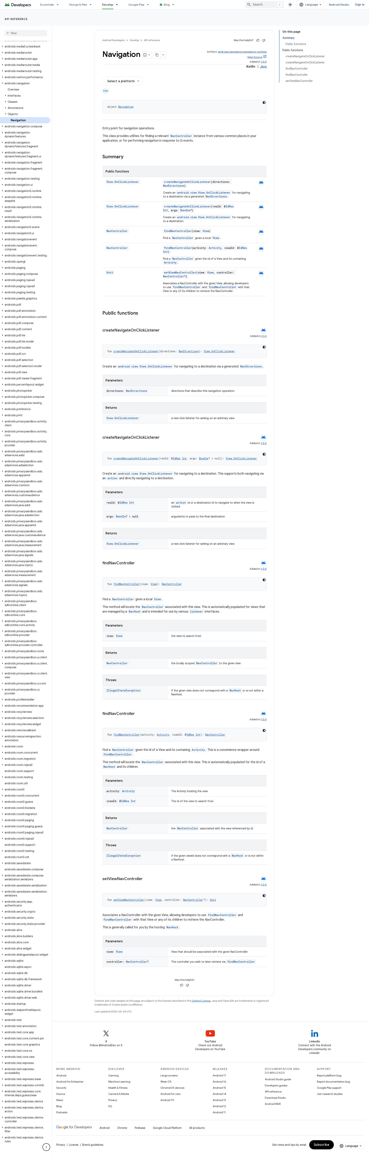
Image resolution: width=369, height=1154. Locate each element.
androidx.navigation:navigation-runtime (242, 51)
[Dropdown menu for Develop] (118, 4)
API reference (16, 19)
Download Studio (275, 1097)
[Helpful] (258, 40)
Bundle (185, 210)
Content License (201, 1000)
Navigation (126, 107)
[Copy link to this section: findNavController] (138, 563)
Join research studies (329, 1094)
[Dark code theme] (264, 102)
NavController (181, 136)
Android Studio (339, 4)
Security (61, 1087)
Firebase (140, 1128)
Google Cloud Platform (167, 1128)
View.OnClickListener (122, 182)
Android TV (167, 1100)
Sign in (359, 4)
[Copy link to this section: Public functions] (143, 313)
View (206, 231)
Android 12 (219, 1106)
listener (196, 611)
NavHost (134, 611)
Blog (167, 4)
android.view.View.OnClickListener (203, 192)
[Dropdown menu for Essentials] (59, 4)
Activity (215, 248)
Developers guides (276, 1085)
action (112, 478)
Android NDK (273, 1104)
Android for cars (170, 1094)
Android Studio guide (278, 1079)
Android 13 (219, 1100)
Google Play (136, 4)
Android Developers (113, 40)
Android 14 (219, 1094)
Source (60, 1094)
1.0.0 (264, 61)
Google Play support (329, 1087)
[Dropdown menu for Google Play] (149, 4)
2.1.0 (264, 336)
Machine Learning (119, 1081)
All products (197, 1128)
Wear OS (165, 1081)
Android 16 (219, 1081)
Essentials (47, 4)
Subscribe (321, 1145)
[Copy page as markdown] (157, 55)
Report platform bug (329, 1075)
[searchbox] (26, 33)
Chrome (122, 1128)
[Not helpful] (264, 40)
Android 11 (219, 1112)
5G (110, 1106)
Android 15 (219, 1087)
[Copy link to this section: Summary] (127, 157)
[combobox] (264, 4)
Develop (107, 4)
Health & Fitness (117, 1087)
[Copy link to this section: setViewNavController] (146, 879)
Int (165, 210)
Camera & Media (118, 1094)
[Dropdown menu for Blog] (175, 4)
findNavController (178, 231)
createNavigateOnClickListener (187, 182)
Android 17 (219, 1075)
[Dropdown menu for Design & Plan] (92, 4)
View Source (254, 57)
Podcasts (61, 1112)
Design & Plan (78, 4)
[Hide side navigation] (46, 1147)
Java (263, 67)
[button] (25, 46)
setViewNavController (180, 272)
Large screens (169, 1075)
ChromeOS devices (172, 1087)
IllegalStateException (123, 690)
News (59, 1100)
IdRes (230, 206)
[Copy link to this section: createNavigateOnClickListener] (163, 330)
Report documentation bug (333, 1081)
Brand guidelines (92, 1144)
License (73, 1144)
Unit (109, 272)
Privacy (112, 1100)
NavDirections (173, 185)
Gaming (113, 1075)
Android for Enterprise (69, 1081)
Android (61, 1075)
